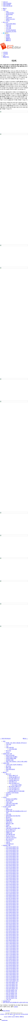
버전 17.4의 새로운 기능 (12, 949)
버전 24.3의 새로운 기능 (12, 861)
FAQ (7, 11)
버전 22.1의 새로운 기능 (12, 876)
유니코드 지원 (9, 800)
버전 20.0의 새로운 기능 (12, 909)
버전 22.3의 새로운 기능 (12, 873)
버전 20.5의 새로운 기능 (12, 901)
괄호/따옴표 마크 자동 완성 (13, 815)
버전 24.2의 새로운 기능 (12, 862)
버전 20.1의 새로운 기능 (12, 907)
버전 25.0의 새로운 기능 (12, 856)
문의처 (8, 20)
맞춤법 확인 (9, 820)
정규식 (8, 752)
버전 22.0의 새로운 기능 (12, 878)
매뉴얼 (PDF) (9, 14)
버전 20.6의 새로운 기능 (12, 899)
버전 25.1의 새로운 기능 (12, 854)
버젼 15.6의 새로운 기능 (12, 977)
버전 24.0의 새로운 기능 (12, 865)
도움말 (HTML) (10, 12)
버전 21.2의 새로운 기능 (12, 890)
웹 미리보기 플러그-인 (15, 786)
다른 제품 (8, 27)
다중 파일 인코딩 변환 (12, 803)
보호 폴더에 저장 (10, 834)
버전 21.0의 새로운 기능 (12, 893)
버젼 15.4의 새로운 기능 (12, 980)
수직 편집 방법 (13, 749)
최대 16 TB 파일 (10, 755)
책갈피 (8, 825)
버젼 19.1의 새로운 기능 (12, 923)
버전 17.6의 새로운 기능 (12, 946)
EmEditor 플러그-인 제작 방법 (16, 791)
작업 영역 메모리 (10, 769)
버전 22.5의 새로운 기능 (12, 870)
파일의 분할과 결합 (11, 758)
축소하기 (8, 817)
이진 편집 (8, 814)
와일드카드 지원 (10, 831)
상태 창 (8, 842)
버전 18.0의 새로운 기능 (12, 940)
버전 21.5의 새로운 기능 (12, 885)
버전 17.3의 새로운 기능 (12, 951)
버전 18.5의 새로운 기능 (12, 932)
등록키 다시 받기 (10, 19)
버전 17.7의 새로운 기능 (12, 945)
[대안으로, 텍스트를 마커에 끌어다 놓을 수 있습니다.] (14, 311)
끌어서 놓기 (9, 818)
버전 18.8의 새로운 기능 (12, 927)
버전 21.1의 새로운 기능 (12, 892)
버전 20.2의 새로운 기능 (12, 906)
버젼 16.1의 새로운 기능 (12, 970)
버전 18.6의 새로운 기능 (12, 931)
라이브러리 (9, 17)
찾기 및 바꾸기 (10, 839)
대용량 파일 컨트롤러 (11, 756)
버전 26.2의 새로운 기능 (12, 847)
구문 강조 (8, 744)
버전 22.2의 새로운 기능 (12, 875)
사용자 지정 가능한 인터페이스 (14, 764)
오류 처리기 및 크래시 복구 (13, 828)
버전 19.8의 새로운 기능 (12, 912)
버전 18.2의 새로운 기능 (12, 937)
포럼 (7, 16)
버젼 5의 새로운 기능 (11, 996)
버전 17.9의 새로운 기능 (12, 941)
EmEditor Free (6, 1001)
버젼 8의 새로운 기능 (11, 991)
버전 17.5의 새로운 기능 (12, 948)
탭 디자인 (8, 766)
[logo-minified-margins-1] (10, 49)
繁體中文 (8, 40)
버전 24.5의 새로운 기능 (12, 857)
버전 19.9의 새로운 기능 (12, 910)
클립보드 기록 (9, 823)
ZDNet (15, 1006)
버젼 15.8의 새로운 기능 (12, 974)
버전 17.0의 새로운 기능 (12, 956)
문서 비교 (8, 750)
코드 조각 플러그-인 (14, 783)
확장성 (5, 772)
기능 (8, 1014)
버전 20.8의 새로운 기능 (12, 896)
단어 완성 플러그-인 (14, 788)
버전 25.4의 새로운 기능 (12, 850)
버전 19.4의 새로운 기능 (12, 918)
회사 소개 (5, 22)
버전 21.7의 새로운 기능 (12, 882)
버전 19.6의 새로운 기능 (12, 915)
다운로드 (2, 1014)
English (8, 34)
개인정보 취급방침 (11, 30)
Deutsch (8, 37)
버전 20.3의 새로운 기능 (12, 904)
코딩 (4, 741)
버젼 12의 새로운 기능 (12, 985)
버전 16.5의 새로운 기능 (12, 963)
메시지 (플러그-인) (11, 829)
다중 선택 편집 (10, 747)
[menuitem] (15, 8)
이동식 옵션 (9, 802)
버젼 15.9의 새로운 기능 (12, 973)
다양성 (5, 797)
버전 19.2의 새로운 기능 (12, 921)
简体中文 (8, 39)
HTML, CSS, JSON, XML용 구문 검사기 (16, 742)
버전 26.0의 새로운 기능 (12, 848)
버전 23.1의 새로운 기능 (12, 867)
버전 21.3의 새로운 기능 (12, 889)
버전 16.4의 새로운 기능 (12, 965)
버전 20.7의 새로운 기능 (12, 898)
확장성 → (25, 738)
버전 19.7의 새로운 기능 (12, 913)
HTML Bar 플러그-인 (14, 777)
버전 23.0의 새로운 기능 (12, 868)
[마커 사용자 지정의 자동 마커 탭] (14, 580)
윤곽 (7, 795)
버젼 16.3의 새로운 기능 (12, 966)
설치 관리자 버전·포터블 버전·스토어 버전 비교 (15, 1002)
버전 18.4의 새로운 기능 (12, 934)
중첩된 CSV (9, 809)
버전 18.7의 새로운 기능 (12, 929)
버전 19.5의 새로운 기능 (12, 917)
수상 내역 (8, 28)
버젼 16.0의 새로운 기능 (12, 971)
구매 (6, 1014)
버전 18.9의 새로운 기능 (12, 926)
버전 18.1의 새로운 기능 (12, 938)
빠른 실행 (8, 767)
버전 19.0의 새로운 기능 (12, 924)
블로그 (5, 8)
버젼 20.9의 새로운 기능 (12, 895)
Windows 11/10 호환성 (11, 798)
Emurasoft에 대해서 (11, 23)
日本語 (8, 36)
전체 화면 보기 (10, 843)
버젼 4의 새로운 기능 (11, 998)
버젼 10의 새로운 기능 (12, 988)
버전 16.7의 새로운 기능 (12, 960)
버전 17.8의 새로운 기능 (12, 943)
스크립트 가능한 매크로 (12, 792)
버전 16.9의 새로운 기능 (12, 957)
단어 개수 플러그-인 (14, 789)
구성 (7, 746)
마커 (7, 770)
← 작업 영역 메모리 (5, 738)
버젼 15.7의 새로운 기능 (12, 976)
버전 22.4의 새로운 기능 (12, 871)
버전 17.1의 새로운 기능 (12, 954)
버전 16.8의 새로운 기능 (12, 959)
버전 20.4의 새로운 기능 (12, 903)
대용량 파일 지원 (7, 753)
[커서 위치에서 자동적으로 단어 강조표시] (14, 670)
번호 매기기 (9, 822)
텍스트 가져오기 (10, 836)
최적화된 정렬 (9, 760)
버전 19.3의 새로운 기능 (12, 920)
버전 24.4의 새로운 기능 (12, 859)
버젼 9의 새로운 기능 (11, 990)
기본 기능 (8, 999)
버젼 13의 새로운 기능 (12, 984)
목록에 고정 (9, 833)
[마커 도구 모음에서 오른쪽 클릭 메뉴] (14, 445)
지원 (4, 10)
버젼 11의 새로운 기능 (12, 987)
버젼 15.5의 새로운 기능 (12, 979)
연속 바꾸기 (9, 840)
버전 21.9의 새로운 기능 (12, 879)
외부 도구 (8, 794)
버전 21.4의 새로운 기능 (12, 887)
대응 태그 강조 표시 (11, 837)
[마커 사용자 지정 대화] (14, 534)
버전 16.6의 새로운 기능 (12, 962)
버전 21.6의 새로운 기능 (12, 884)
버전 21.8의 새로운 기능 (12, 881)
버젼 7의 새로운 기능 (11, 993)
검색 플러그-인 (13, 781)
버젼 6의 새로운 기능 (11, 994)
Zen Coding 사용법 (17, 784)
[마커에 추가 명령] (14, 178)
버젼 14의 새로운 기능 (12, 982)
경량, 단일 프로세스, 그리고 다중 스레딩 (16, 761)
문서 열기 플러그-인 (14, 778)
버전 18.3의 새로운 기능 (12, 935)
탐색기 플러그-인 (13, 775)
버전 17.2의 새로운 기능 (12, 952)
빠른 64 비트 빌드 (10, 805)
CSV (7, 808)
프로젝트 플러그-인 (14, 780)
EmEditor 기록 (6, 845)
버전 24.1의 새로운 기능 (12, 864)
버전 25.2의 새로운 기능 (12, 853)
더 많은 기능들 (7, 806)
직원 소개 (8, 25)
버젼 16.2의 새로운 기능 (12, 968)
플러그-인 (8, 774)
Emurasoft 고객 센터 (11, 31)
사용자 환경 (6, 763)
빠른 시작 (8, 826)
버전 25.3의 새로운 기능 (12, 851)
